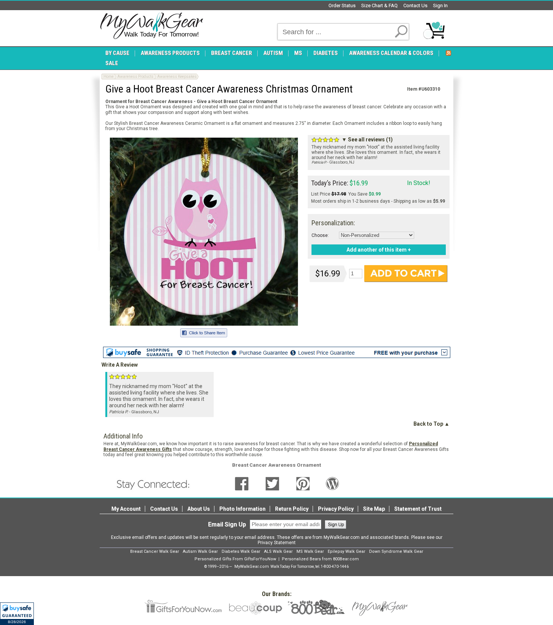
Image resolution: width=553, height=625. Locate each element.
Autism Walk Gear (200, 551)
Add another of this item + (378, 250)
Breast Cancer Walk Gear (154, 551)
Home (108, 76)
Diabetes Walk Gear (241, 551)
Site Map (374, 509)
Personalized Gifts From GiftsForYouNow (235, 559)
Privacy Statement (277, 542)
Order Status (342, 5)
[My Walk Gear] (151, 25)
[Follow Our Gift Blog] (333, 484)
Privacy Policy (336, 509)
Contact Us (415, 5)
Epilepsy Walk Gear (346, 551)
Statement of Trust (418, 509)
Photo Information (242, 509)
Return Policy (291, 509)
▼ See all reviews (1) (367, 140)
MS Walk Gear (310, 551)
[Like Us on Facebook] (241, 484)
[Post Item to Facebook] (203, 331)
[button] (17, 613)
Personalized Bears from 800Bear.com (320, 559)
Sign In (440, 5)
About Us (198, 509)
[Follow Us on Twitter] (272, 484)
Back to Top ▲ (431, 424)
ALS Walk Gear (278, 551)
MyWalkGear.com (251, 566)
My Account (126, 509)
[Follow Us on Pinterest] (303, 484)
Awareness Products (135, 76)
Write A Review (120, 365)
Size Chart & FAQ (379, 5)
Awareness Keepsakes (177, 76)
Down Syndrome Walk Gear (396, 551)
